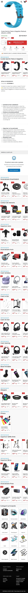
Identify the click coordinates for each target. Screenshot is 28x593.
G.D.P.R (18, 584)
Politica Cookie (19, 581)
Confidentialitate (20, 580)
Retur (4, 581)
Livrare (5, 578)
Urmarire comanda (8, 570)
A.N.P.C (17, 583)
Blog (17, 570)
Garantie (5, 580)
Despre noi (18, 569)
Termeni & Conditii (20, 578)
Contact (5, 569)
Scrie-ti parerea (14, 170)
